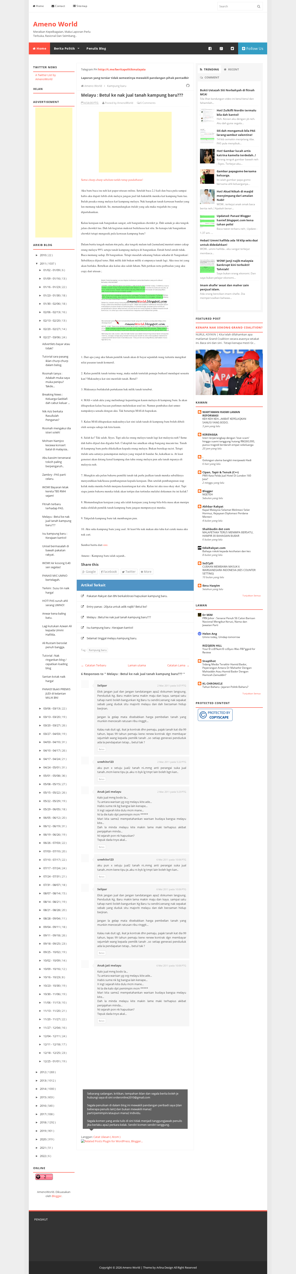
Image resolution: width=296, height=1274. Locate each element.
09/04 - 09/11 (51, 927)
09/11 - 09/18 (51, 935)
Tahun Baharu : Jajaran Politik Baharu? (225, 687)
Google (90, 571)
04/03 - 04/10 (51, 742)
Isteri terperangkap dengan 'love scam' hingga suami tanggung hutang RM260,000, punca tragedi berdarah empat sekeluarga (228, 441)
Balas (101, 749)
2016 (43, 1106)
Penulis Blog (96, 48)
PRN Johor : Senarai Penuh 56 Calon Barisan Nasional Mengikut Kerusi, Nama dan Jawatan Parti (228, 621)
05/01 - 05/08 (51, 776)
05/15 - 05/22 (51, 792)
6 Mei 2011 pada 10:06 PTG (171, 859)
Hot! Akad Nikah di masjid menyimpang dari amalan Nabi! (235, 195)
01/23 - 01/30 (51, 295)
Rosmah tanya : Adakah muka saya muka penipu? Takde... (56, 379)
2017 (43, 1114)
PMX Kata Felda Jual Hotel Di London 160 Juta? (226, 477)
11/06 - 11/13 (51, 1002)
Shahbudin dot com (216, 529)
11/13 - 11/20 (51, 1011)
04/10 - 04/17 (51, 750)
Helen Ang (209, 634)
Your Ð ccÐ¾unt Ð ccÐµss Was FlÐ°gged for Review (228, 650)
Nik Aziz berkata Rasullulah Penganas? (52, 415)
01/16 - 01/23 (51, 287)
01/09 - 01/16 (51, 278)
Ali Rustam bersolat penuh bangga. (54, 645)
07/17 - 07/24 (51, 868)
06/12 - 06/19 (51, 826)
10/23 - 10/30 (51, 986)
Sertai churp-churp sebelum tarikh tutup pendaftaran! (112, 180)
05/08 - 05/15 (51, 784)
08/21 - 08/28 (51, 910)
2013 (43, 1080)
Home (39, 6)
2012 (43, 1072)
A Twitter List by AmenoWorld (45, 77)
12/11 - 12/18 (51, 1044)
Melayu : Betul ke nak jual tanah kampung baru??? (56, 521)
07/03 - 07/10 (51, 851)
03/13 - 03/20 (51, 717)
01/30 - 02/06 (51, 304)
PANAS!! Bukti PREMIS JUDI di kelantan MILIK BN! (56, 693)
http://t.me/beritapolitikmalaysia (122, 69)
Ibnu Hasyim (211, 585)
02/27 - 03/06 (51, 337)
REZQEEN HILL (212, 646)
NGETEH (207, 494)
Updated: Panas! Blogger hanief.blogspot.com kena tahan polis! (235, 220)
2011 (43, 263)
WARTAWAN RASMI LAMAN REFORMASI (221, 413)
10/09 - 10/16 (51, 969)
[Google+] (221, 48)
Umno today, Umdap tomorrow (221, 637)
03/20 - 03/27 (51, 725)
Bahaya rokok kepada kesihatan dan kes (226, 551)
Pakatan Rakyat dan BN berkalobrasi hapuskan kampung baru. (127, 596)
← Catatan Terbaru (93, 665)
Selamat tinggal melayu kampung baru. (112, 638)
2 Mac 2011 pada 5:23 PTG (171, 791)
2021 (43, 1148)
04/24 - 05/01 (51, 767)
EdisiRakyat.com (214, 548)
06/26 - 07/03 (51, 843)
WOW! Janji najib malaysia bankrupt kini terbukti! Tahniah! (235, 265)
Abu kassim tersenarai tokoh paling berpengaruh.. (56, 462)
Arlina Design (164, 1267)
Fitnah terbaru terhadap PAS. (53, 506)
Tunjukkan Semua (251, 595)
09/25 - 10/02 (51, 952)
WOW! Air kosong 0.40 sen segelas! (56, 565)
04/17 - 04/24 (51, 759)
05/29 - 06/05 (51, 809)
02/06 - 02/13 (51, 312)
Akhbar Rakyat (212, 506)
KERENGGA (210, 434)
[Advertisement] (53, 172)
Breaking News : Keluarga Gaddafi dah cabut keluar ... (56, 398)
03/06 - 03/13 (51, 708)
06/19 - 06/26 (51, 834)
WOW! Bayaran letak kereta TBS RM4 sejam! (55, 491)
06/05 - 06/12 (51, 818)
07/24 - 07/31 (51, 876)
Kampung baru (98, 650)
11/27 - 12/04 (51, 1028)
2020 (43, 1139)
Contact (59, 6)
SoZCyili (207, 563)
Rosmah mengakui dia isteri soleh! (56, 430)
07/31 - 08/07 (51, 885)
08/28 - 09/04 (51, 918)
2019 (43, 1131)
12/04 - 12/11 (51, 1036)
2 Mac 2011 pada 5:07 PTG (171, 685)
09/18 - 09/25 (51, 943)
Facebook (109, 571)
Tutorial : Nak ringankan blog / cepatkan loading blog (55, 662)
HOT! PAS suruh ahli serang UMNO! (55, 603)
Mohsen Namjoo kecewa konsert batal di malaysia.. (55, 445)
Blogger (57, 1196)
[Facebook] (210, 48)
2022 (43, 1156)
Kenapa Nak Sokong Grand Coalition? (229, 327)
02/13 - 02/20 (51, 320)
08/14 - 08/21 (51, 902)
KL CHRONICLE (212, 683)
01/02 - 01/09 (51, 270)
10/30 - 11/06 (51, 994)
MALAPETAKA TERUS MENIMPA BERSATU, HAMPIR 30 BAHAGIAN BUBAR (227, 534)
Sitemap (81, 6)
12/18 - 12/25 (51, 1053)
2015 (43, 1097)
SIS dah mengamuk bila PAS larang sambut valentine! (236, 133)
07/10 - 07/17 (51, 860)
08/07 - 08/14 (51, 893)
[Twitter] (232, 48)
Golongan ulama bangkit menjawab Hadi (226, 460)
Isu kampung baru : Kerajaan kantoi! (54, 536)
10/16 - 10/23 (51, 977)
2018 (43, 1122)
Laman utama (137, 665)
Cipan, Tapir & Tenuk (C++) (220, 472)
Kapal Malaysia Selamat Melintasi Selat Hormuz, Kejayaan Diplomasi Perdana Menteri (226, 513)
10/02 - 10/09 (51, 960)
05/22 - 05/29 (51, 801)
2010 (43, 255)
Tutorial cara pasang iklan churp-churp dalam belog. (55, 361)
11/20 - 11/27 (51, 1019)
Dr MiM (207, 615)
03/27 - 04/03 (51, 734)
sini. (105, 545)
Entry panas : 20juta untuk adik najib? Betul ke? (117, 607)
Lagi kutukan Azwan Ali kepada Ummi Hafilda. (57, 630)
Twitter (130, 571)
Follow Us (254, 48)
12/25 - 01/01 (51, 1061)
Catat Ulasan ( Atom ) (106, 1137)
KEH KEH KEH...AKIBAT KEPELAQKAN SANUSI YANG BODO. (224, 420)
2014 (43, 1089)
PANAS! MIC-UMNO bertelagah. (54, 578)
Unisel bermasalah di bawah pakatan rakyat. (55, 550)
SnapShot (209, 661)
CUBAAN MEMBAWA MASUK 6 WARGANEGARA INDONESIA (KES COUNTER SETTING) (228, 570)
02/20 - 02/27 (51, 329)
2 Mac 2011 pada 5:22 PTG (171, 761)
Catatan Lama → (178, 665)
